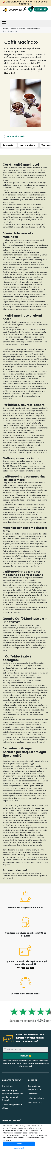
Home (5, 28)
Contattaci (7, 1086)
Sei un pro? (40, 9)
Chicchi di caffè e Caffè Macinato (25, 28)
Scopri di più (19, 1148)
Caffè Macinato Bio (15, 136)
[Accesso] (25, 9)
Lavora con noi (34, 1102)
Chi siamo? (33, 1093)
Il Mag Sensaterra (36, 1098)
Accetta (19, 1144)
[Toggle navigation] (3, 23)
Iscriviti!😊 (25, 1056)
